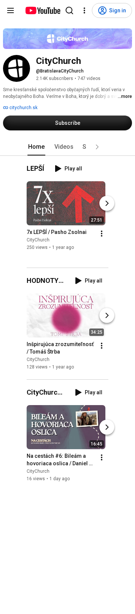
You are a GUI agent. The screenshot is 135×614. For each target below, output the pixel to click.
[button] (97, 147)
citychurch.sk (23, 107)
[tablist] (67, 147)
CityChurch (38, 240)
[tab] (36, 147)
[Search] (69, 10)
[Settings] (84, 10)
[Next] (106, 203)
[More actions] (101, 233)
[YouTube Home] (43, 10)
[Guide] (10, 10)
